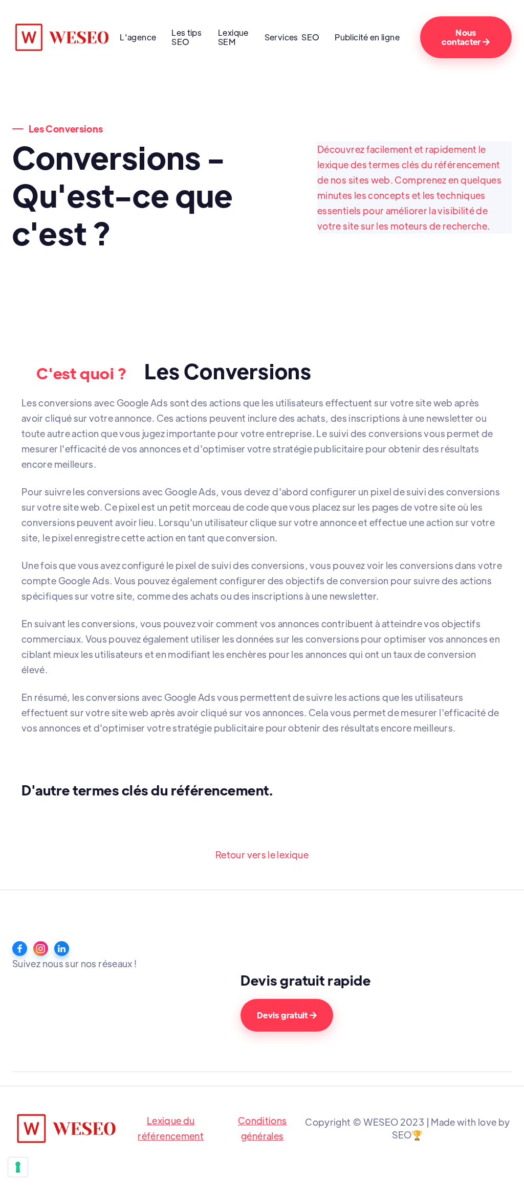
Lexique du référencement (171, 1128)
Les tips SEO (186, 37)
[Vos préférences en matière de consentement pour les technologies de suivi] (18, 1167)
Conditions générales (262, 1128)
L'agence (138, 37)
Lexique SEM (233, 37)
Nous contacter (466, 37)
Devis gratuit (287, 1015)
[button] (292, 39)
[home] (63, 37)
